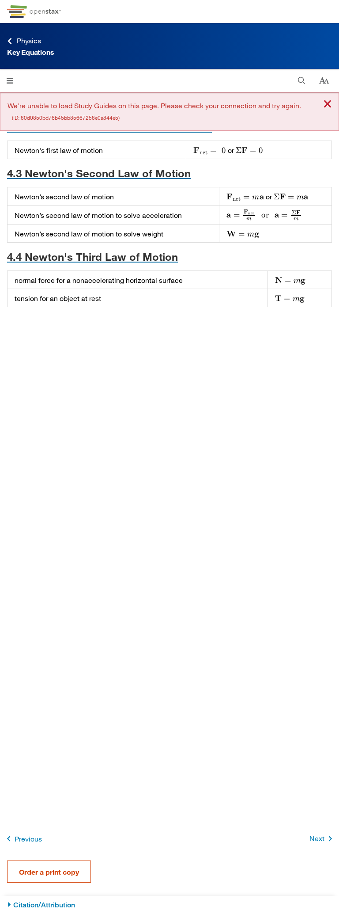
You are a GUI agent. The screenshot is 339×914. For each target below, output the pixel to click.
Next (316, 838)
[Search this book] (302, 80)
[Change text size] (324, 81)
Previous (28, 838)
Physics (29, 40)
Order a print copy (49, 872)
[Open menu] (10, 80)
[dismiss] (327, 104)
